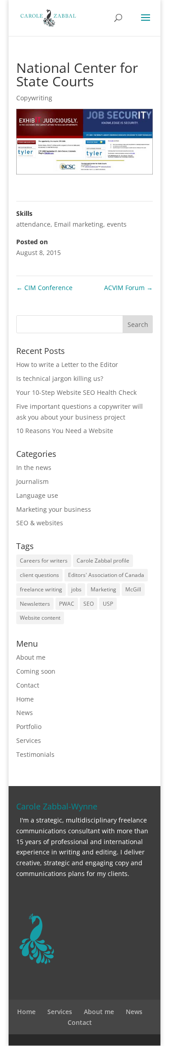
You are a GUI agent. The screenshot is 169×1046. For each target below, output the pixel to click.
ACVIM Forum (128, 287)
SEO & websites (39, 523)
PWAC (66, 604)
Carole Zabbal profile (103, 560)
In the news (33, 467)
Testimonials (35, 754)
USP (108, 604)
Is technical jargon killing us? (59, 378)
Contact (27, 685)
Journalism (32, 481)
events (117, 224)
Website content (40, 617)
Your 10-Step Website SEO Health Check (76, 392)
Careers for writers (44, 560)
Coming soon (35, 671)
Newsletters (35, 604)
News (24, 712)
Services (28, 740)
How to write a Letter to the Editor (67, 364)
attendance (33, 224)
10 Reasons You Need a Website (64, 430)
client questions (39, 575)
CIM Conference (44, 287)
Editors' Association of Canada (106, 575)
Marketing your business (53, 509)
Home (25, 699)
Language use (37, 495)
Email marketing (78, 224)
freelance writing (41, 589)
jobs (76, 589)
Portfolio (28, 726)
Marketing (103, 589)
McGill (133, 589)
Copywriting (34, 98)
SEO (88, 604)
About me (31, 657)
